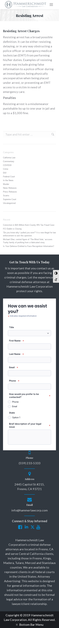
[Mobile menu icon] (51, 5)
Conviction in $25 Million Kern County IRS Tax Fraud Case (28, 225)
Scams (6, 195)
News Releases (10, 188)
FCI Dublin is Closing (12, 229)
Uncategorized (9, 203)
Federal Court (9, 176)
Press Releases (10, 192)
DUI (4, 173)
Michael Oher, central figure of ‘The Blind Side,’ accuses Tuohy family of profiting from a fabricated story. (27, 241)
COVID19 (7, 165)
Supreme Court (9, 199)
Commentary (8, 161)
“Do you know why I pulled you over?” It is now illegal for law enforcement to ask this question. (29, 234)
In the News (8, 180)
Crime (5, 169)
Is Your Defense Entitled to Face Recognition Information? (28, 246)
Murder (6, 184)
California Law (9, 157)
